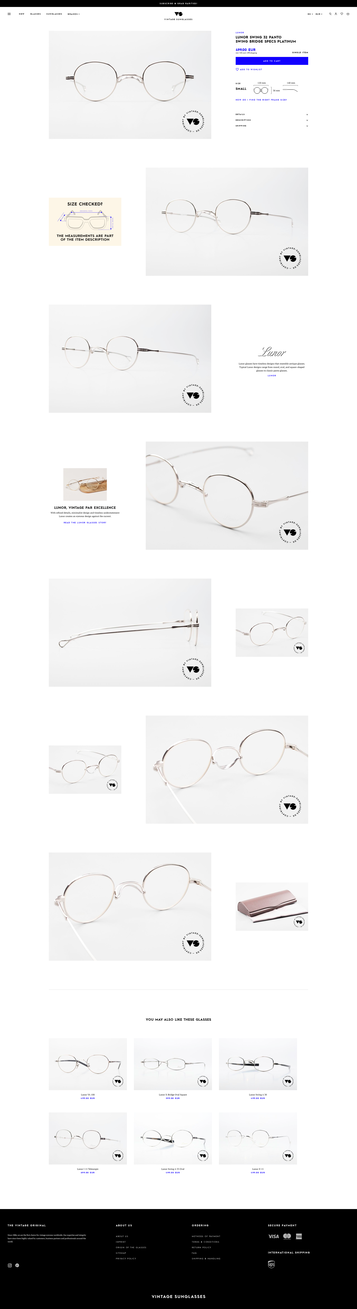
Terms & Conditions (205, 1242)
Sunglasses (54, 14)
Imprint (121, 1242)
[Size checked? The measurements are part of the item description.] (85, 222)
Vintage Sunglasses (178, 19)
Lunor (272, 375)
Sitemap (121, 1253)
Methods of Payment (206, 1236)
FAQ (194, 1253)
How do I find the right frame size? (261, 99)
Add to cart (272, 61)
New (22, 14)
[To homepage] (178, 13)
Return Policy (201, 1247)
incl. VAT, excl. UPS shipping (246, 53)
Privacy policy (126, 1258)
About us (122, 1236)
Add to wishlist (251, 69)
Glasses (35, 14)
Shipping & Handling (206, 1258)
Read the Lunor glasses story (85, 522)
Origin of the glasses (131, 1247)
